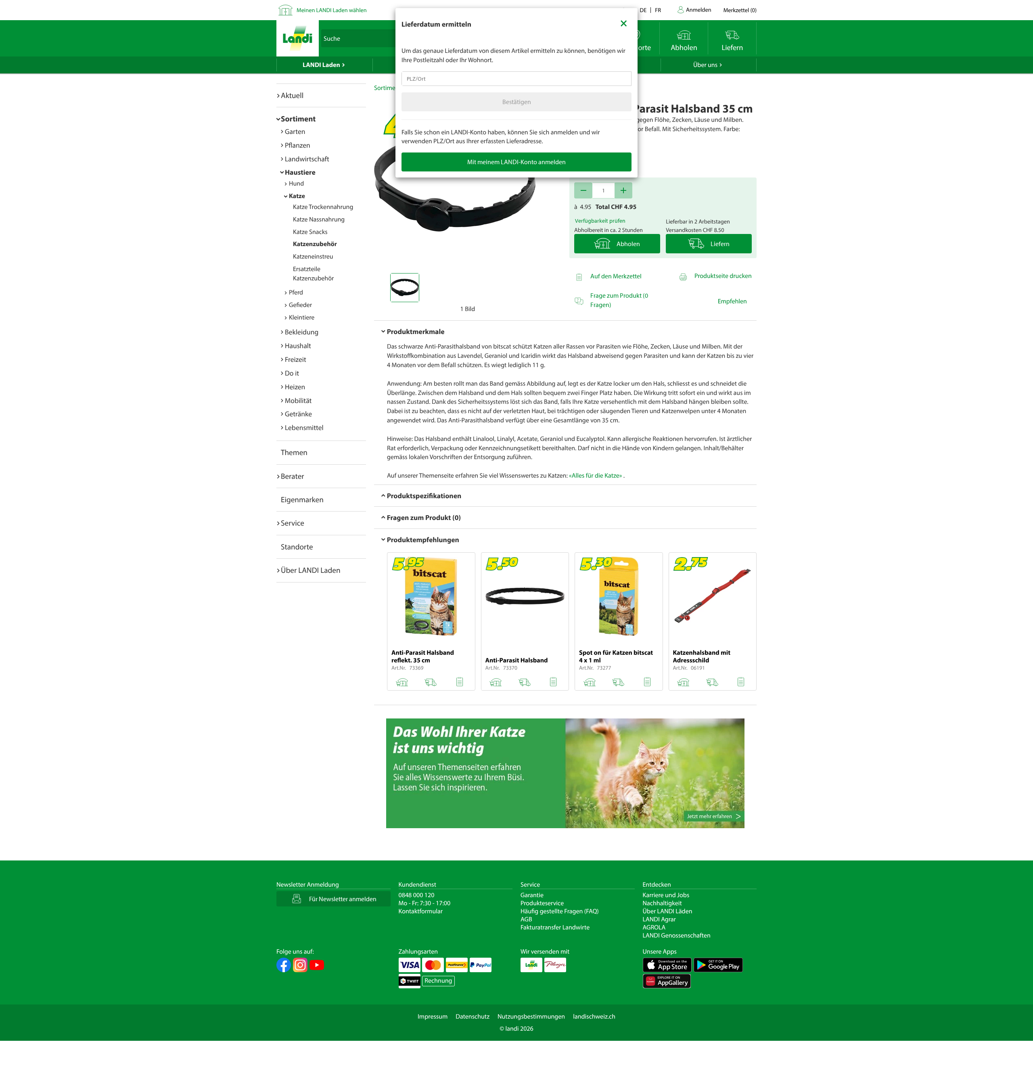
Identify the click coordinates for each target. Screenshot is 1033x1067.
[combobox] (516, 79)
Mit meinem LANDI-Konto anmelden (516, 162)
